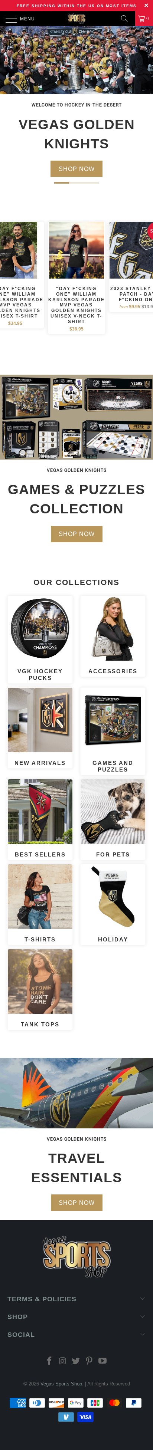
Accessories (113, 635)
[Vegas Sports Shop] (76, 18)
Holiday (113, 903)
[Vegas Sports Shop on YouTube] (102, 1361)
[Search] (127, 18)
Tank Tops (40, 988)
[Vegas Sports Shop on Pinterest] (89, 1361)
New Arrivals (40, 727)
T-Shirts (40, 903)
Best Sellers (40, 818)
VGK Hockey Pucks (40, 638)
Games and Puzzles (113, 730)
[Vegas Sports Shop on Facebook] (49, 1361)
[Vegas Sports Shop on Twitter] (76, 1361)
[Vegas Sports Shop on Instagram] (62, 1361)
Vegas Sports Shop (61, 1384)
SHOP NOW (77, 169)
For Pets (113, 818)
